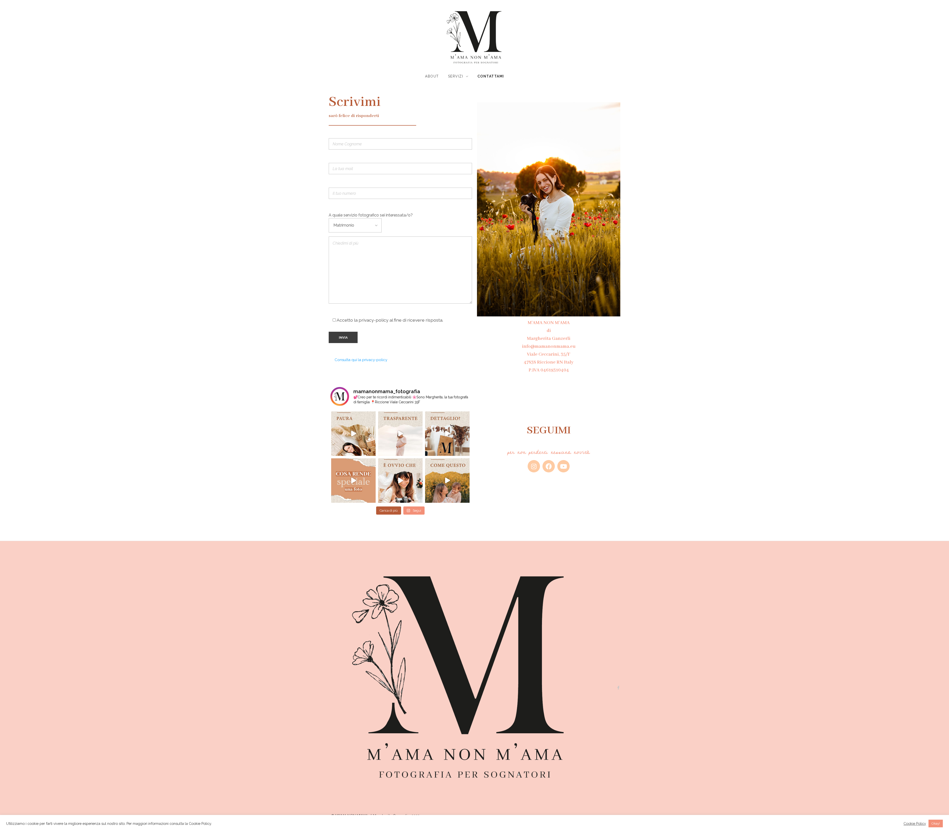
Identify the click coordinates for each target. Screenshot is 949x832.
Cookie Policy (915, 823)
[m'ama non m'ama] (474, 37)
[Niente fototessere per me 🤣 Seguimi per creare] (400, 480)
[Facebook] (548, 466)
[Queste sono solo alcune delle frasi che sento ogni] (353, 433)
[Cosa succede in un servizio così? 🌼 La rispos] (447, 480)
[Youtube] (563, 466)
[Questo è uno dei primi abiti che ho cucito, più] (400, 433)
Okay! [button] (935, 823)
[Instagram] (534, 466)
